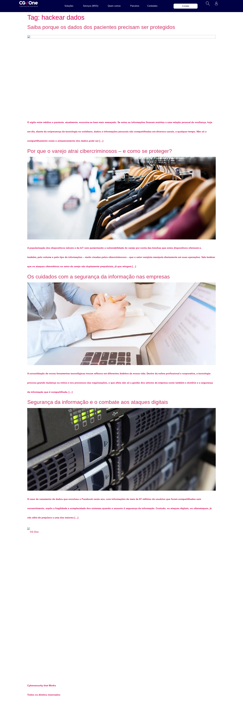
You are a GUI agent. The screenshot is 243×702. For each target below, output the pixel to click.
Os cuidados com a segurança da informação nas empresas (98, 277)
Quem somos (114, 6)
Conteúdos (152, 6)
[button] (70, 6)
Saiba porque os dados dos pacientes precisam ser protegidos (101, 27)
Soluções (68, 6)
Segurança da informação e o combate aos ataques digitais (97, 402)
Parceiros (134, 6)
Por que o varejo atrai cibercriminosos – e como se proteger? (99, 151)
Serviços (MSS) (90, 6)
